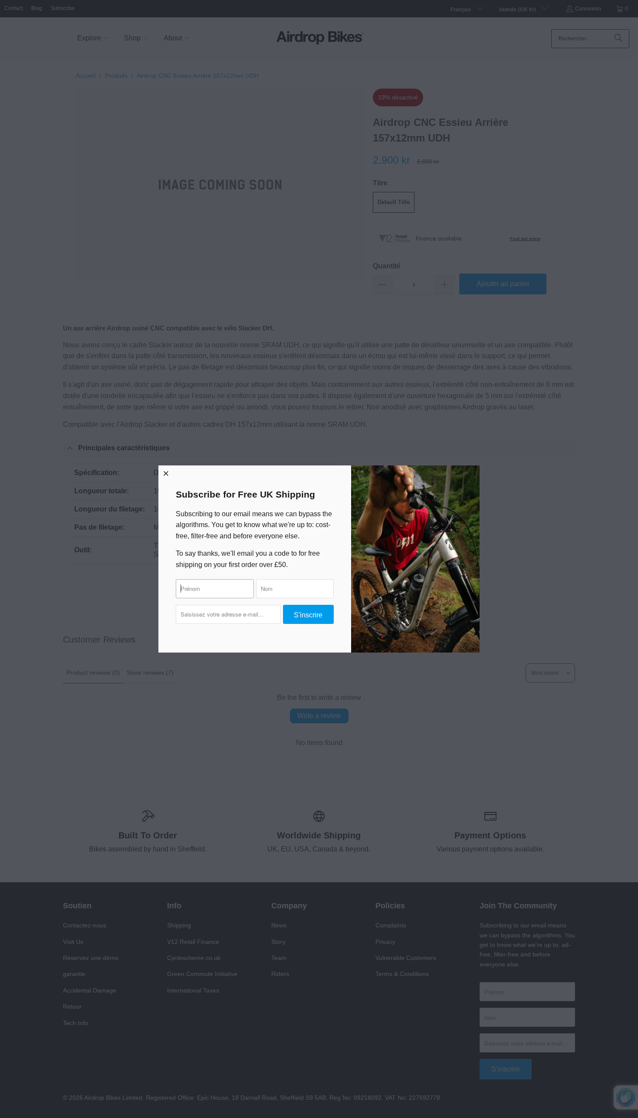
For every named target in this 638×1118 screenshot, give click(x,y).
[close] (166, 473)
